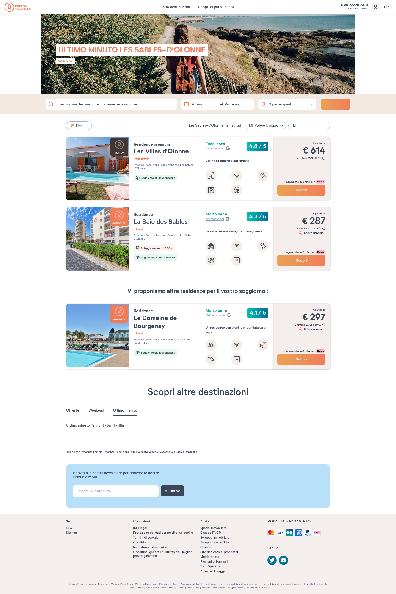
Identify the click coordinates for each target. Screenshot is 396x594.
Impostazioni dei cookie (150, 547)
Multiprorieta (209, 557)
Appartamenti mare (282, 584)
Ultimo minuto (125, 410)
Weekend (96, 410)
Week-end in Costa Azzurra (160, 587)
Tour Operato (210, 566)
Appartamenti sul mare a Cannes (253, 584)
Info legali (140, 528)
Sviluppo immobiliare (214, 537)
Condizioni (140, 542)
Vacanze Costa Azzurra (213, 587)
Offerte (72, 410)
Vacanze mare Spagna (222, 584)
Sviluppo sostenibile (214, 542)
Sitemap (72, 533)
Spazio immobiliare (213, 528)
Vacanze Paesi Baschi (122, 584)
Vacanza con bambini (256, 587)
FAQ (69, 528)
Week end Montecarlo (146, 584)
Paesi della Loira (155, 164)
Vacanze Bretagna (169, 584)
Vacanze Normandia (99, 584)
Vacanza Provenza (78, 584)
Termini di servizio (145, 537)
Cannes (180, 587)
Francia (138, 164)
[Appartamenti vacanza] (17, 7)
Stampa (205, 547)
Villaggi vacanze (235, 587)
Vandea (65, 61)
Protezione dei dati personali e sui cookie (163, 533)
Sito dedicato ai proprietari (219, 552)
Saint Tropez (193, 587)
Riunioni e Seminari (214, 562)
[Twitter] (272, 560)
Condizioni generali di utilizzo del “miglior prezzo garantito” (162, 554)
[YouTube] (283, 560)
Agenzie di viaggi (212, 571)
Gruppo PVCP (210, 533)
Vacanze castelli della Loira (195, 584)
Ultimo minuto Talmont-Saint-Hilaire (97, 425)
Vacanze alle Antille (304, 584)
